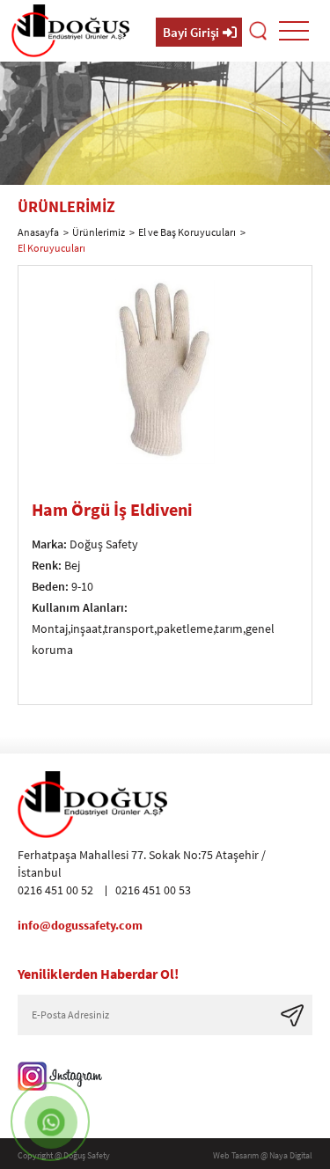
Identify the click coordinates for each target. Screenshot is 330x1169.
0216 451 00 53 (153, 890)
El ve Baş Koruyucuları (187, 232)
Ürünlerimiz (98, 232)
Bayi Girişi (191, 32)
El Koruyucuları (51, 247)
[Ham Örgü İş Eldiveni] (165, 458)
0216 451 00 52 (55, 890)
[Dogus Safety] (70, 30)
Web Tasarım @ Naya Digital (262, 1155)
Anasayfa (38, 232)
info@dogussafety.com (80, 925)
